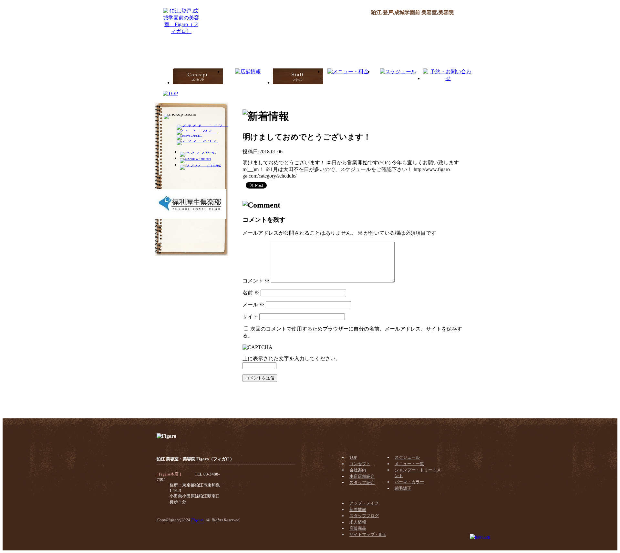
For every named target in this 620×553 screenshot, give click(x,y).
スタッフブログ (364, 515)
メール (253, 304)
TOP (353, 457)
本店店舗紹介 (362, 476)
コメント (256, 280)
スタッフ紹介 (362, 482)
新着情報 (357, 509)
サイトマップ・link (367, 534)
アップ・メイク (364, 503)
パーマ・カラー (409, 481)
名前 (251, 292)
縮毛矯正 (403, 488)
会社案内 (357, 469)
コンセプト (359, 463)
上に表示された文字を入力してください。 (292, 358)
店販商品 (357, 528)
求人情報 (357, 522)
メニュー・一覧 (409, 463)
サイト (250, 316)
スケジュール (407, 457)
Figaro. (197, 519)
